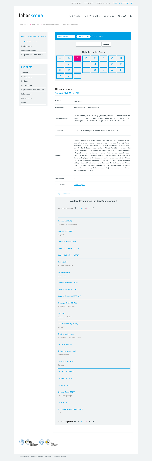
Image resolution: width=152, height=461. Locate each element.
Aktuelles (24, 72)
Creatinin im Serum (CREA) (68, 283)
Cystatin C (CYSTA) (65, 378)
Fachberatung (26, 77)
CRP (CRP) (62, 313)
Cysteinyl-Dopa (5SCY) (66, 392)
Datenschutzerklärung (59, 456)
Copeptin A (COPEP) (65, 231)
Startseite (76, 3)
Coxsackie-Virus (64, 272)
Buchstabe (83, 36)
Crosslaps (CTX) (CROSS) (68, 303)
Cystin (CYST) (63, 402)
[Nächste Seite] (89, 208)
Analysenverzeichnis (66, 36)
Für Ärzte (74, 16)
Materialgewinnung (28, 50)
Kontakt (122, 16)
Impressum (48, 456)
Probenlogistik (26, 85)
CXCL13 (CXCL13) (65, 344)
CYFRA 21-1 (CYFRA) (66, 372)
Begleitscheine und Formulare (32, 90)
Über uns (109, 16)
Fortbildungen (103, 3)
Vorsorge (88, 3)
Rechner (24, 81)
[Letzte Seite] (93, 208)
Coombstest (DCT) (65, 221)
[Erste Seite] (75, 208)
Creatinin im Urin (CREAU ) (68, 289)
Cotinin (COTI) (63, 262)
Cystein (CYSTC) (64, 385)
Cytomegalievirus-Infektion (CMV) (70, 409)
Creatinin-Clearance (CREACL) (69, 296)
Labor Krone (23, 25)
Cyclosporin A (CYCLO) (66, 361)
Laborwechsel (26, 94)
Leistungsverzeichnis (122, 3)
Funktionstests (26, 46)
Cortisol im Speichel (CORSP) (69, 248)
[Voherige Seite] (79, 208)
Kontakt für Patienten (37, 456)
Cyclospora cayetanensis (67, 351)
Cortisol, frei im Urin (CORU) (68, 255)
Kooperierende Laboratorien (32, 55)
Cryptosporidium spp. (66, 334)
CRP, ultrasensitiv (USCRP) (68, 324)
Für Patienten (92, 16)
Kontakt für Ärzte (24, 456)
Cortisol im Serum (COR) (67, 242)
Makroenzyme (79, 185)
